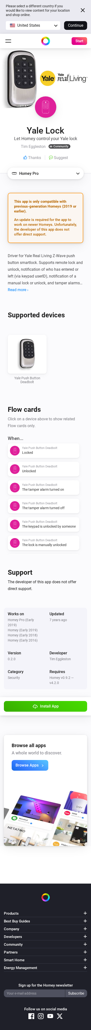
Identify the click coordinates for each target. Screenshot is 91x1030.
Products (11, 913)
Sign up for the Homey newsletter (45, 985)
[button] (33, 25)
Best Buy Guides (17, 921)
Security (14, 678)
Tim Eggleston (60, 659)
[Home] (45, 41)
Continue (75, 25)
